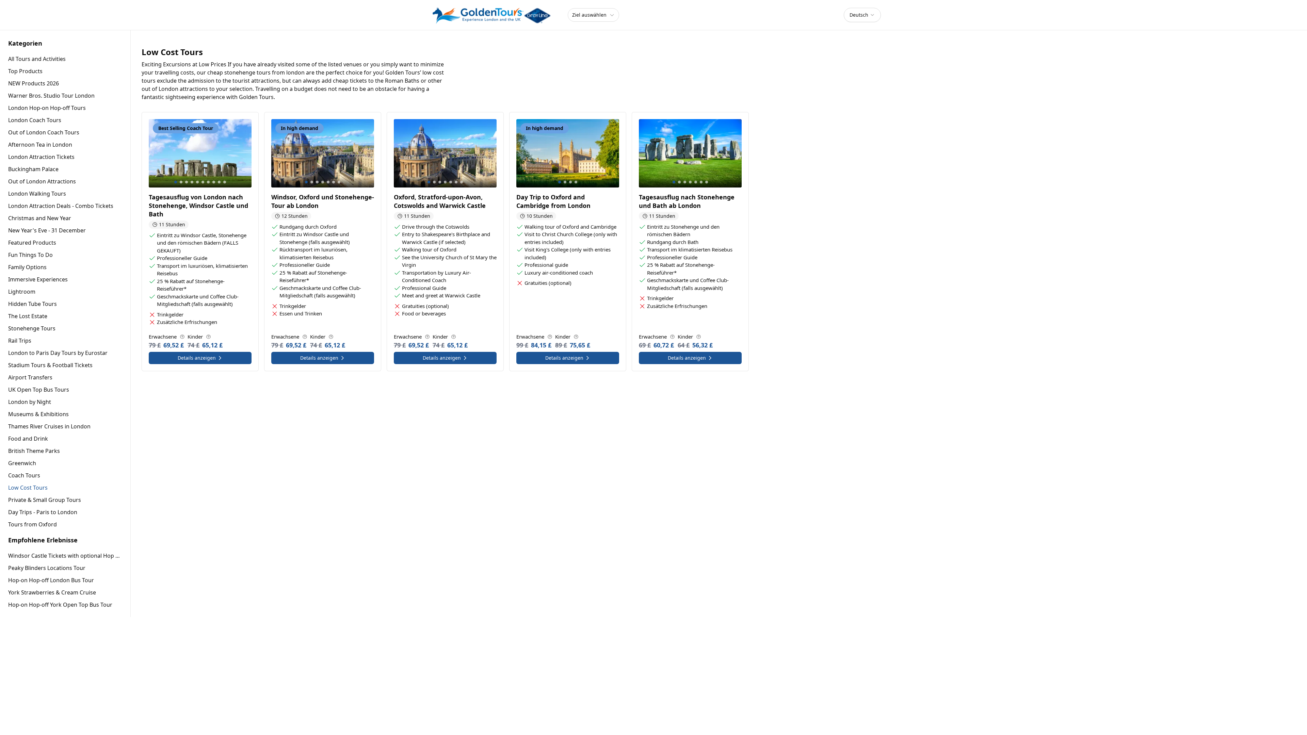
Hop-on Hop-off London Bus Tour (51, 580)
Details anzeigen (197, 358)
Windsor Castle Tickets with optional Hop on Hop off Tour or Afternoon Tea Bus (65, 555)
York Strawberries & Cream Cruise (52, 592)
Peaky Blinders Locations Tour (46, 568)
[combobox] (862, 15)
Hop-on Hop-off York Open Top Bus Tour (60, 604)
